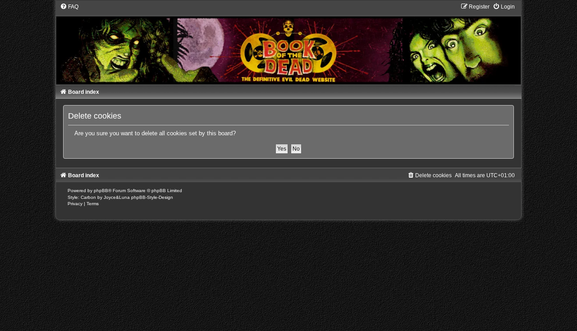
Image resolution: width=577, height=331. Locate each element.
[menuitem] (69, 7)
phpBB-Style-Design (152, 197)
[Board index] (288, 43)
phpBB (101, 190)
